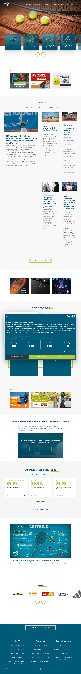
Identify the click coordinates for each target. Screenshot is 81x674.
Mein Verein (70, 4)
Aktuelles (53, 4)
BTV (32, 107)
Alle (26, 107)
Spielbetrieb (28, 4)
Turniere (37, 4)
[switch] (31, 346)
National (41, 107)
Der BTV (61, 4)
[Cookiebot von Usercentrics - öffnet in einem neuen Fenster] (68, 316)
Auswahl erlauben (40, 356)
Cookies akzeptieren (40, 449)
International (53, 107)
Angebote (45, 4)
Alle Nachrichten (40, 260)
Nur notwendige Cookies (17, 356)
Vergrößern (68, 526)
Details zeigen (68, 352)
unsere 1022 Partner (17, 324)
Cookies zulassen (64, 356)
